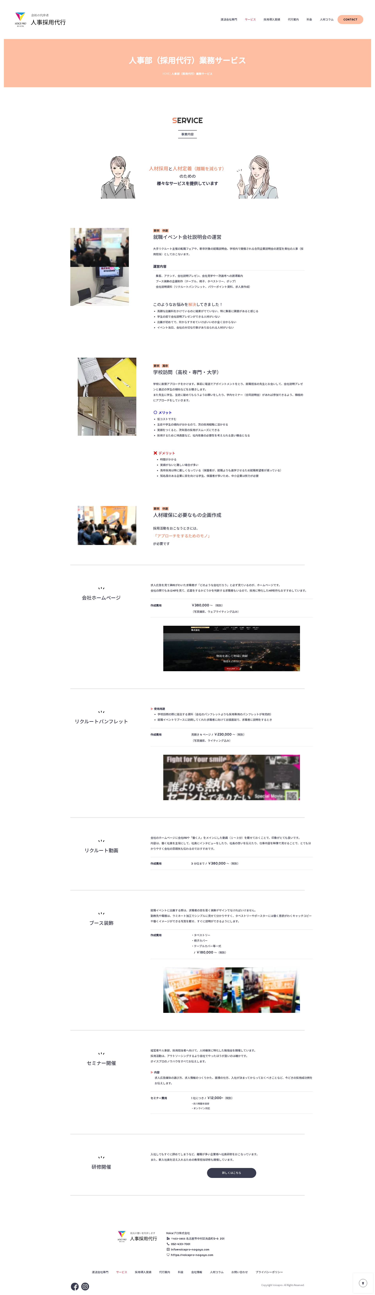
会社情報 (196, 1272)
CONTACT (350, 19)
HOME (166, 74)
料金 (309, 19)
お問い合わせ (239, 1272)
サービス (250, 19)
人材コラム (327, 19)
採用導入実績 (272, 19)
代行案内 (293, 19)
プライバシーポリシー (269, 1272)
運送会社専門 (229, 19)
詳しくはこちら (231, 1173)
